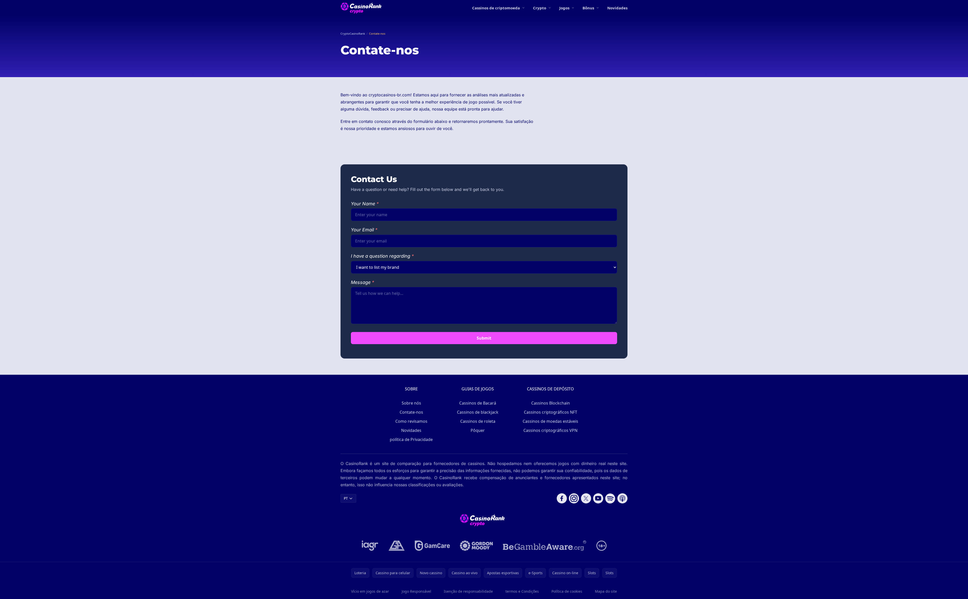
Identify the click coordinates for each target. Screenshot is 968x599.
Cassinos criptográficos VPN (550, 430)
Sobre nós (411, 403)
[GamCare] (432, 546)
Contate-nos (411, 412)
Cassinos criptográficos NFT (550, 412)
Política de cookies (566, 591)
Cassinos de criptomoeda (496, 7)
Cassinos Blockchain (550, 403)
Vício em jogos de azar (370, 591)
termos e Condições (522, 591)
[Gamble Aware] (544, 546)
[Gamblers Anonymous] (397, 546)
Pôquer (478, 430)
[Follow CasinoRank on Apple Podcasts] (622, 498)
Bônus (588, 7)
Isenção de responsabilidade (468, 591)
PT (346, 498)
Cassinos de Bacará (477, 403)
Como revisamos (411, 421)
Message (362, 282)
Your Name (365, 203)
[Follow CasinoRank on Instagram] (574, 498)
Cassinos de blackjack (477, 412)
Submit (484, 338)
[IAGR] (370, 546)
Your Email (364, 229)
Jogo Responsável (416, 591)
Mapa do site (606, 591)
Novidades (617, 7)
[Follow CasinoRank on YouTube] (598, 498)
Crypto (539, 7)
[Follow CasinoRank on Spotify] (610, 498)
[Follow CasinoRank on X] (586, 498)
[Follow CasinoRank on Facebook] (562, 498)
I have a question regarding (382, 256)
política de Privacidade (411, 439)
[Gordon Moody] (476, 546)
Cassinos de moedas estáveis (550, 421)
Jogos (564, 7)
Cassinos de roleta (477, 421)
